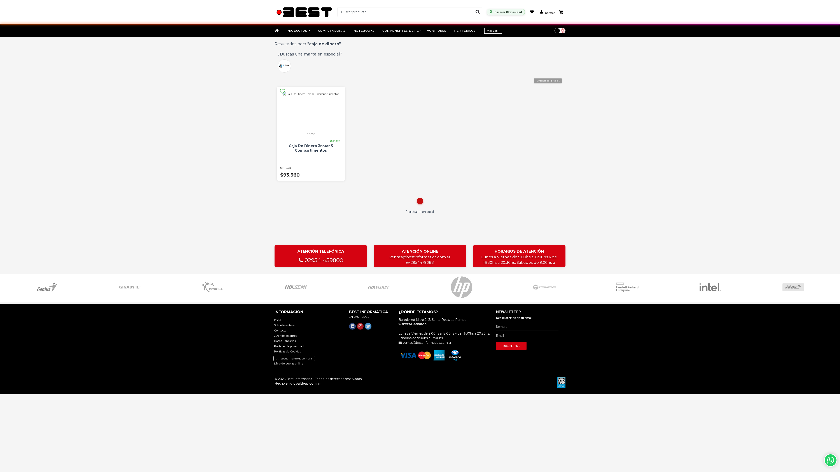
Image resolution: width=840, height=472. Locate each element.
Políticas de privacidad (289, 346)
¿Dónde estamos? (286, 335)
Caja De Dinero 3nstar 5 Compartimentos (311, 148)
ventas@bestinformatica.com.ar (420, 257)
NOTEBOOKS (364, 30)
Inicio (277, 320)
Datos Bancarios (285, 341)
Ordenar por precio (547, 80)
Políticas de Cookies (287, 351)
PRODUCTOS (297, 30)
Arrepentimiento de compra (294, 358)
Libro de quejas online (288, 363)
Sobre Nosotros (284, 325)
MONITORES (436, 30)
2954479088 (422, 262)
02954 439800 (323, 260)
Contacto (280, 330)
